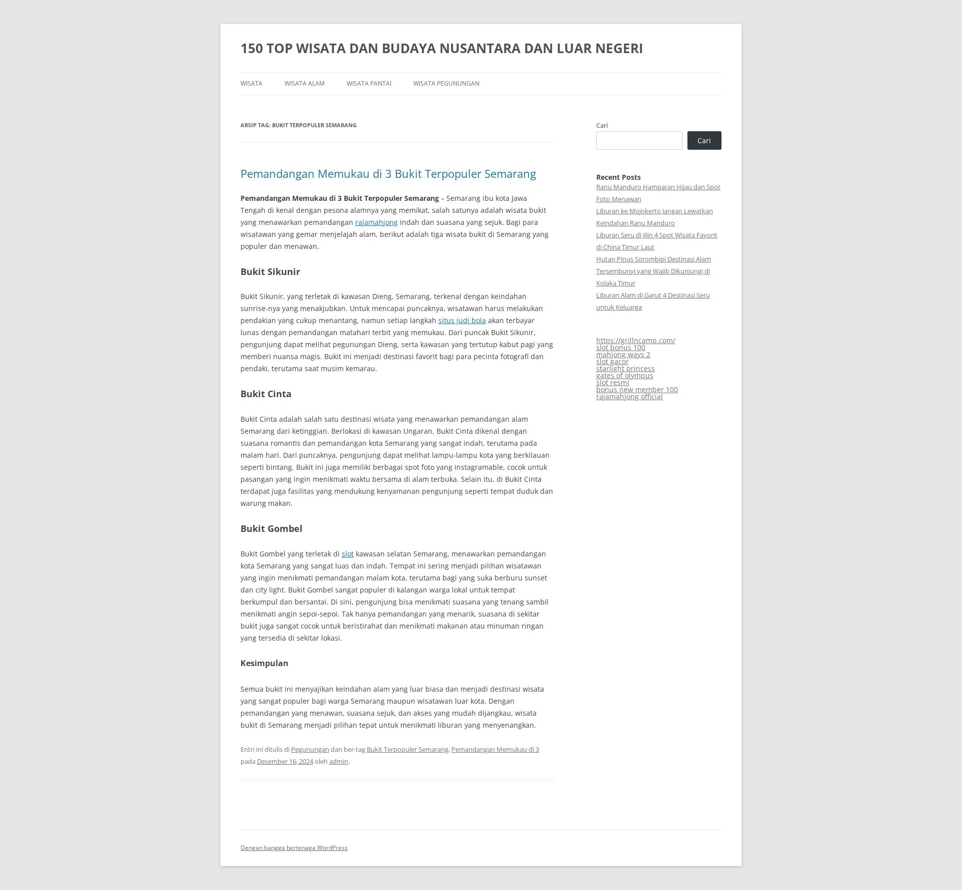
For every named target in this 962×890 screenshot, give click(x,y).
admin (338, 761)
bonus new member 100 (637, 389)
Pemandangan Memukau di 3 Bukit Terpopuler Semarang (388, 173)
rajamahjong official (629, 396)
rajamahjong (376, 222)
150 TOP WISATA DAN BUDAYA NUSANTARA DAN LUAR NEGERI (442, 48)
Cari (602, 125)
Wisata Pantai (369, 83)
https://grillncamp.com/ (635, 340)
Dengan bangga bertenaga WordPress (294, 847)
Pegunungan (310, 749)
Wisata (252, 83)
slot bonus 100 (620, 347)
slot (348, 553)
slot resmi (612, 382)
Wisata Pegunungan (446, 83)
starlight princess (625, 368)
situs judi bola (462, 320)
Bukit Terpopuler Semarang (407, 749)
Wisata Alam (305, 83)
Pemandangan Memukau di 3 (495, 749)
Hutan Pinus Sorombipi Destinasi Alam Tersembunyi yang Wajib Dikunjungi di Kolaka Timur (653, 270)
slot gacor (612, 361)
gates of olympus (624, 375)
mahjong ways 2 (623, 354)
